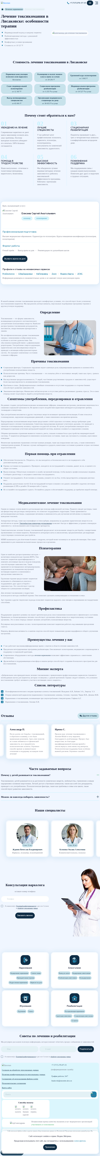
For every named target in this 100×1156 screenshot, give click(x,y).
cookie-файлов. (80, 1141)
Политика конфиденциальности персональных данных (23, 1074)
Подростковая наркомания (18, 982)
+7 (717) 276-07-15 (78, 3)
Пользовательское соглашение (14, 1083)
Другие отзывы (89, 716)
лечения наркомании (42, 655)
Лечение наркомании (14, 9)
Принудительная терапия (25, 978)
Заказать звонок (25, 916)
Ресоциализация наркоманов (74, 1011)
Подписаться (86, 1049)
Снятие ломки (36, 973)
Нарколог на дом (36, 982)
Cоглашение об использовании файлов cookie (20, 1079)
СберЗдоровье (25, 274)
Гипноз (30, 1011)
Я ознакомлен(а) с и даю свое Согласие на (27, 906)
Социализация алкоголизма (83, 1016)
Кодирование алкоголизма (81, 973)
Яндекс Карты (67, 274)
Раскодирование (85, 978)
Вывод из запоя (64, 973)
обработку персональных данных (28, 908)
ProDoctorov (8, 274)
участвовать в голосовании (42, 1125)
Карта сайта (7, 1088)
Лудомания (21, 1011)
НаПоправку (42, 274)
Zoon (54, 274)
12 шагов (74, 1021)
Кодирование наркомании (19, 973)
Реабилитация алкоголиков (68, 978)
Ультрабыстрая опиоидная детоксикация (36, 523)
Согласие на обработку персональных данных (20, 1070)
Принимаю (50, 1147)
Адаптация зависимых (63, 1016)
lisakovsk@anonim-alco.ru (61, 1081)
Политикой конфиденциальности (26, 906)
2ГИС (80, 274)
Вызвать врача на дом (14, 259)
